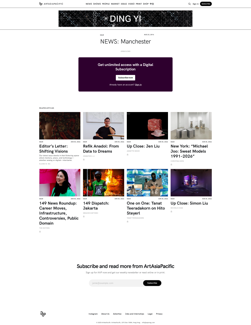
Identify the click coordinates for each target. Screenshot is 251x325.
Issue (102, 35)
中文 (152, 3)
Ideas (124, 3)
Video (131, 3)
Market (115, 3)
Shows (97, 3)
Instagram (93, 314)
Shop (146, 3)
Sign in (196, 4)
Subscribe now (125, 77)
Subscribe (206, 3)
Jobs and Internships (134, 314)
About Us (105, 314)
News (89, 3)
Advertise (117, 314)
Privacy (159, 314)
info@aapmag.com (148, 322)
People (106, 3)
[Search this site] (189, 4)
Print (139, 3)
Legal (150, 314)
